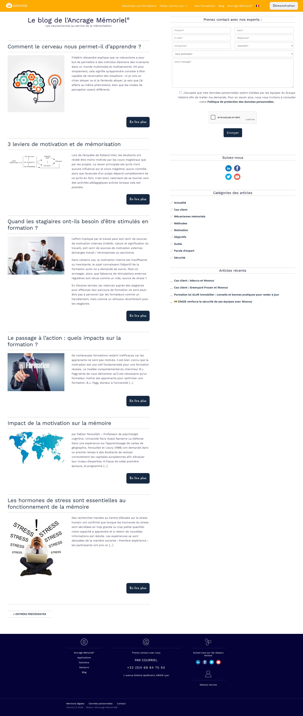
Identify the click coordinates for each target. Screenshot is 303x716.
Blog (221, 6)
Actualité (180, 202)
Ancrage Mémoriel (240, 6)
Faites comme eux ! (173, 6)
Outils (178, 243)
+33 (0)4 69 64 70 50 (146, 667)
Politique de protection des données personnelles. (240, 101)
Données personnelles (101, 703)
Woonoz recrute (208, 684)
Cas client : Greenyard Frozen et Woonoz (201, 287)
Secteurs (84, 667)
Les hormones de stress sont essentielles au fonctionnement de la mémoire (67, 503)
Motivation (181, 230)
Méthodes (180, 223)
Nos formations (205, 6)
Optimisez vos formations (139, 6)
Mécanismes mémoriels (189, 216)
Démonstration (284, 5)
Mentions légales (75, 703)
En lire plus (138, 122)
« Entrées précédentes (29, 614)
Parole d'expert (184, 250)
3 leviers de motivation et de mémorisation (64, 144)
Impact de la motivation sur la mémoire (59, 423)
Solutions (84, 662)
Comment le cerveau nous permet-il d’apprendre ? (74, 46)
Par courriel (146, 660)
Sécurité (179, 257)
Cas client (180, 209)
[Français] (260, 6)
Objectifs (180, 237)
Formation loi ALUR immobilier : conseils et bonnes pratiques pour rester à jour (226, 294)
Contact (121, 703)
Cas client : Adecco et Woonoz (194, 280)
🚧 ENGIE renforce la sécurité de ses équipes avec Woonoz (213, 301)
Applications (84, 657)
